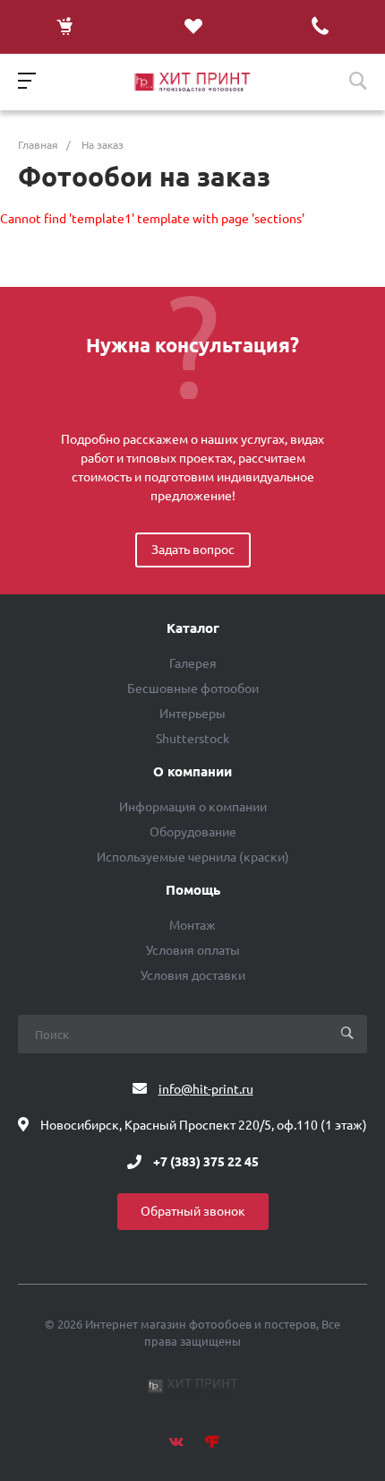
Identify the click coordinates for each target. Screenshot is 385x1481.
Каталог (193, 628)
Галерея (193, 663)
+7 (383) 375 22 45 (206, 1162)
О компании (192, 772)
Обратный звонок (193, 1211)
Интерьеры (192, 713)
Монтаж (192, 925)
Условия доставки (193, 975)
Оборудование (193, 832)
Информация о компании (193, 807)
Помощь (193, 890)
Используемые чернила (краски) (193, 857)
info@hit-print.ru (205, 1089)
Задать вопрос (193, 549)
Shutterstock (192, 739)
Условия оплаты (193, 950)
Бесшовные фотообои (193, 688)
